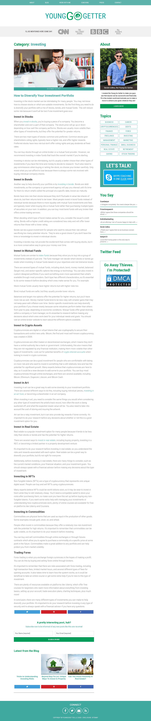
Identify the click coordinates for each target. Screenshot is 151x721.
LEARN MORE (119, 106)
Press (101, 3)
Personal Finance (109, 145)
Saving (109, 154)
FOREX (128, 131)
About (32, 3)
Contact (118, 3)
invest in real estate (46, 440)
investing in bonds (66, 184)
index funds (44, 255)
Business (109, 122)
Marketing (128, 140)
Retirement (128, 149)
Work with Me (65, 3)
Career (128, 122)
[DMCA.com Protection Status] (118, 286)
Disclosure (87, 717)
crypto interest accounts (74, 352)
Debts (128, 127)
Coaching (85, 3)
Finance (109, 131)
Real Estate (109, 149)
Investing (38, 44)
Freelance (109, 136)
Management (109, 140)
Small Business (128, 145)
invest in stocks (30, 121)
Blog (47, 3)
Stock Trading (128, 154)
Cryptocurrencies (109, 127)
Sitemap (95, 717)
